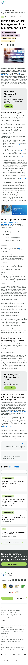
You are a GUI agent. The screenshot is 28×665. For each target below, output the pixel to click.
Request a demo (12, 564)
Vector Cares (21, 647)
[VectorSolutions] (6, 2)
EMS (11, 612)
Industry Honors (13, 647)
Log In (6, 598)
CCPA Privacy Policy (22, 654)
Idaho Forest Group (7, 426)
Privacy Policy (12, 654)
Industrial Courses (5, 625)
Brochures (8, 641)
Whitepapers (21, 639)
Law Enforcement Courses (7, 627)
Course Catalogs (13, 639)
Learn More (8, 106)
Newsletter (22, 649)
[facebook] (7, 45)
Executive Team (9, 649)
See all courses (4, 633)
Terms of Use (4, 654)
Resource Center (5, 639)
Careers (3, 649)
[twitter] (10, 45)
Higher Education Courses (14, 623)
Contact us (16, 649)
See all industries (20, 617)
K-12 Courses (4, 623)
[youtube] (22, 580)
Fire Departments (5, 612)
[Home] (1, 10)
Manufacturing (16, 610)
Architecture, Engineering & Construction (10, 614)
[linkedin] (13, 45)
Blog (13, 10)
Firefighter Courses (14, 625)
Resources (6, 10)
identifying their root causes (18, 144)
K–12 (2, 610)
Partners (7, 647)
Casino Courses (20, 631)
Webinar (3, 641)
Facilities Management (6, 617)
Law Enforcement (17, 612)
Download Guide (10, 388)
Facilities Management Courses (8, 631)
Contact (19, 598)
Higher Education (8, 610)
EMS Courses (23, 625)
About (2, 647)
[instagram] (25, 580)
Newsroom (17, 641)
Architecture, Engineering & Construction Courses (12, 629)
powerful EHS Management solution (16, 411)
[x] (19, 580)
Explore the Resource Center (11, 543)
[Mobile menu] (26, 2)
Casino (14, 617)
